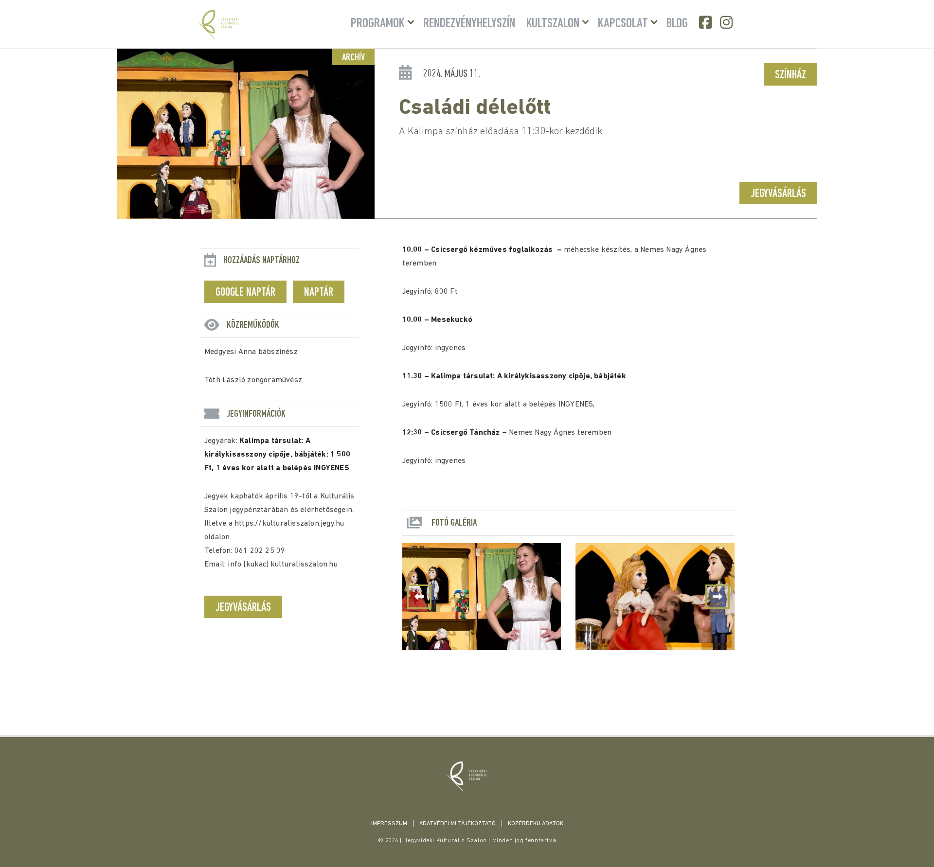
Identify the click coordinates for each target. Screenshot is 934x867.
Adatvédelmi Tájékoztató (457, 824)
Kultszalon (552, 24)
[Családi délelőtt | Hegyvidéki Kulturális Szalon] (467, 776)
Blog (677, 24)
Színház (790, 75)
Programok (378, 24)
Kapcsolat (623, 24)
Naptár (318, 293)
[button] (717, 596)
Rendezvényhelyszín (469, 24)
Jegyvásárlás (778, 194)
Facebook (706, 22)
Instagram (727, 22)
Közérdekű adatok (535, 824)
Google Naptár (245, 293)
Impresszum (389, 824)
